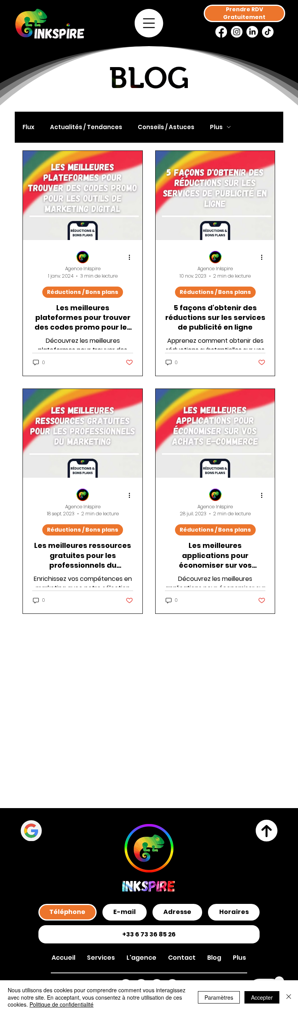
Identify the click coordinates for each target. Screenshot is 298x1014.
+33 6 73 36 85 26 (149, 934)
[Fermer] (288, 997)
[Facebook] (221, 32)
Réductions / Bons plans (82, 292)
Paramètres (218, 997)
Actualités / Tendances (86, 127)
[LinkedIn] (252, 32)
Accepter (262, 997)
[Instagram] (237, 32)
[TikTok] (268, 32)
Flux (29, 127)
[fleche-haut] (266, 830)
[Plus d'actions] (132, 257)
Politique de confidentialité (61, 1004)
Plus (216, 127)
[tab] (67, 912)
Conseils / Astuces (166, 127)
